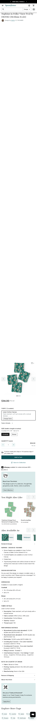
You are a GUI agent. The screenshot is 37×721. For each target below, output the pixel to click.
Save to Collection (18, 463)
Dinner (14, 434)
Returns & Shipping (18, 675)
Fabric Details (7, 423)
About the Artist (18, 680)
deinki (13, 20)
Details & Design (18, 544)
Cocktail (5, 434)
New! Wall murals (18, 1)
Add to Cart (18, 457)
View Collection (8, 490)
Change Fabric (8, 418)
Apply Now (6, 701)
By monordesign (24, 522)
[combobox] (27, 9)
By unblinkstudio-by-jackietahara (9, 524)
